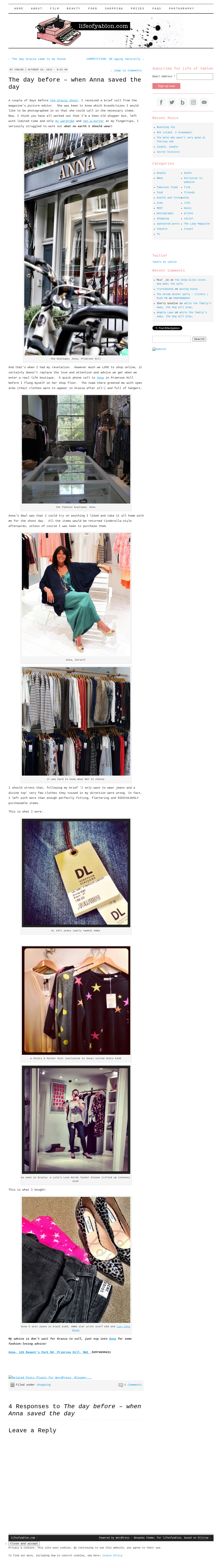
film (54, 8)
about (36, 8)
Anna (100, 377)
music (188, 208)
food (92, 8)
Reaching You (166, 127)
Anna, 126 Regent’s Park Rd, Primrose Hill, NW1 (50, 1352)
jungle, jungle (167, 146)
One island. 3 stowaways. (175, 132)
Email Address (163, 76)
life (187, 203)
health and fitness (170, 197)
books (188, 173)
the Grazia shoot (64, 100)
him (186, 197)
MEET (160, 208)
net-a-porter (93, 121)
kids (160, 203)
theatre (162, 229)
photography (165, 213)
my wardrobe (64, 121)
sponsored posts (168, 223)
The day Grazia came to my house (37, 59)
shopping (114, 8)
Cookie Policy (112, 1555)
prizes (188, 213)
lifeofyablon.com (23, 1537)
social (188, 218)
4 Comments (133, 1384)
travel (188, 229)
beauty (74, 8)
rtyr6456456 (165, 289)
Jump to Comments (126, 70)
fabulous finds (167, 187)
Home (18, 8)
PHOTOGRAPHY (181, 8)
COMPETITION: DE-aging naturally (115, 59)
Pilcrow (203, 1537)
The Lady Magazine (197, 223)
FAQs (157, 8)
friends (189, 192)
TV (158, 234)
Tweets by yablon (164, 262)
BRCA (160, 178)
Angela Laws (165, 312)
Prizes (138, 8)
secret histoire (168, 152)
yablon (18, 69)
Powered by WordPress (114, 1537)
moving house (189, 289)
